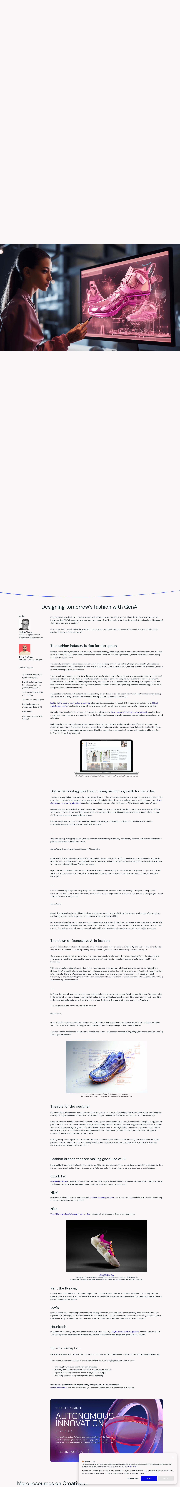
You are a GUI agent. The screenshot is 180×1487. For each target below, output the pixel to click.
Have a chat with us (59, 1387)
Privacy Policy (132, 1467)
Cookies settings (132, 1478)
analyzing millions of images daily (125, 1332)
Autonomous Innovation (85, 1419)
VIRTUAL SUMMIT (69, 1408)
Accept (148, 1478)
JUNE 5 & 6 (64, 1431)
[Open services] (83, 8)
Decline (165, 1478)
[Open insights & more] (106, 8)
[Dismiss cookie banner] (173, 1457)
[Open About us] (124, 8)
